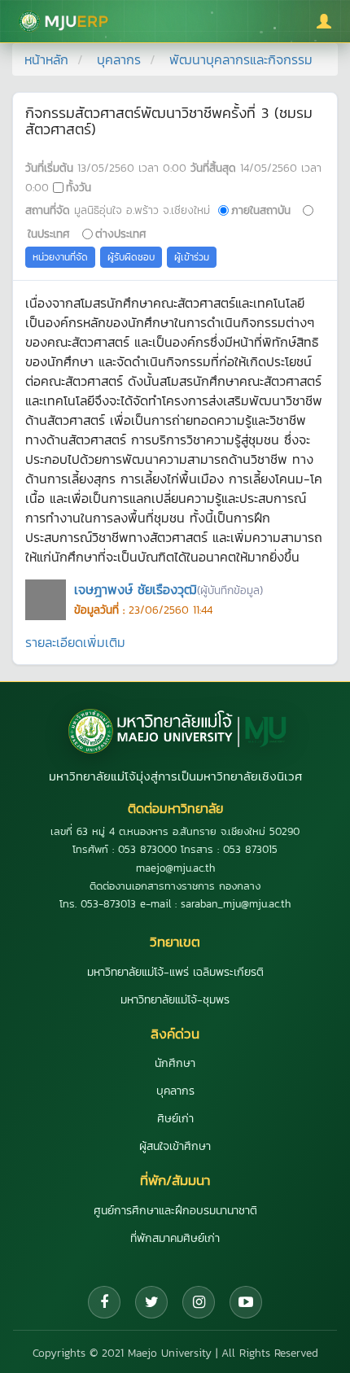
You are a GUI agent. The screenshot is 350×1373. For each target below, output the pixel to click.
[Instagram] (198, 1302)
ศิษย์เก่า (175, 1118)
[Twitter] (151, 1302)
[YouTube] (246, 1302)
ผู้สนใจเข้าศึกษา (175, 1146)
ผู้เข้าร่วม (191, 257)
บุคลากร (119, 59)
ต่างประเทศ (121, 233)
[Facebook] (104, 1302)
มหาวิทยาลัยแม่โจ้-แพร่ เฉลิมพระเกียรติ (175, 972)
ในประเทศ (49, 233)
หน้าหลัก (46, 59)
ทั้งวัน (78, 187)
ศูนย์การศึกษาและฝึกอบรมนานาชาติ (175, 1210)
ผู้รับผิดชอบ (131, 257)
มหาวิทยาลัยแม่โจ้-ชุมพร (175, 999)
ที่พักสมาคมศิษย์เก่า (175, 1238)
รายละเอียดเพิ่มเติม (75, 642)
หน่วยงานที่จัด (60, 257)
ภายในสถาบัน (261, 210)
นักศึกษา (175, 1063)
